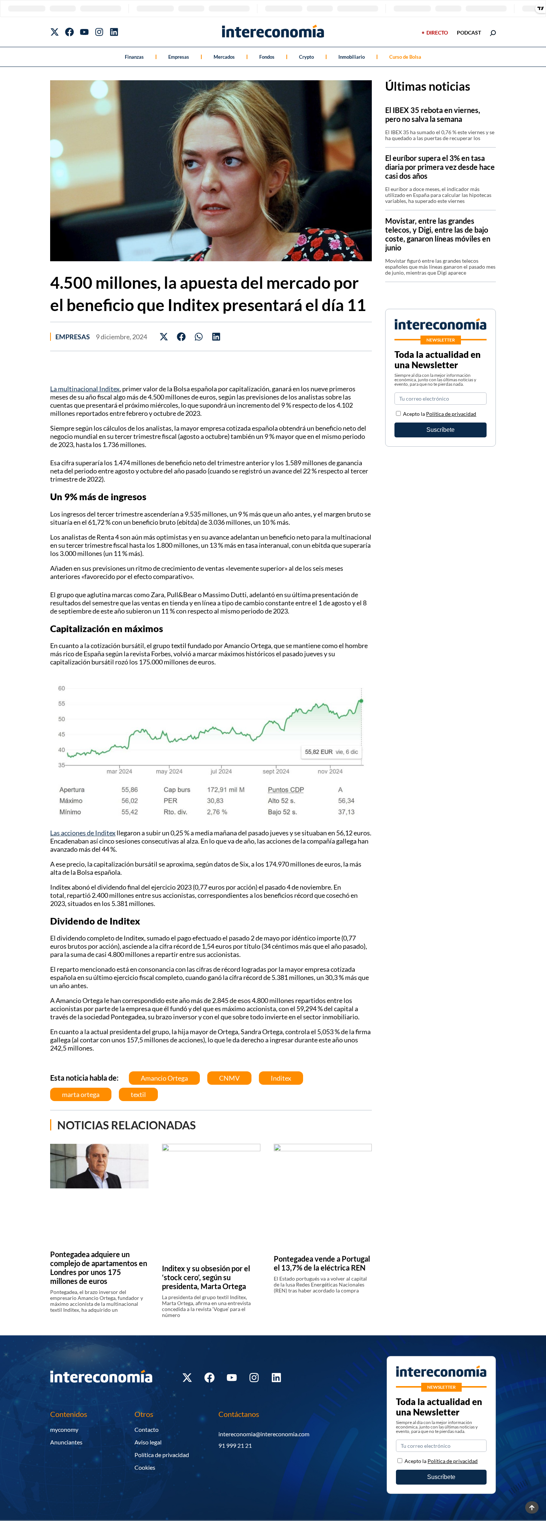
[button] (164, 336)
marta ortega (81, 1094)
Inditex (281, 1078)
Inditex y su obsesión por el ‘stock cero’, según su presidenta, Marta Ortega (206, 1277)
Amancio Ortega (164, 1078)
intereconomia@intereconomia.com (263, 1433)
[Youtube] (84, 31)
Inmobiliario (351, 57)
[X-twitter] (54, 31)
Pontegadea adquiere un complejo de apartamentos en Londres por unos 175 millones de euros (98, 1267)
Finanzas (134, 57)
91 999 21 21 (235, 1445)
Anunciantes (66, 1442)
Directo (437, 32)
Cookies (144, 1467)
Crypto (306, 57)
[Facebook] (69, 31)
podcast (469, 32)
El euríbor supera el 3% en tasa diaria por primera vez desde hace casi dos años (440, 166)
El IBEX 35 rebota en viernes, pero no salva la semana (432, 114)
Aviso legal (148, 1442)
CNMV (229, 1078)
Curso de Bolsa (405, 57)
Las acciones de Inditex (83, 833)
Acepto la (439, 414)
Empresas (178, 57)
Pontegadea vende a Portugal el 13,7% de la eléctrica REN (322, 1263)
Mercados (224, 57)
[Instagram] (99, 31)
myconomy (64, 1429)
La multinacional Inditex (85, 389)
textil (138, 1094)
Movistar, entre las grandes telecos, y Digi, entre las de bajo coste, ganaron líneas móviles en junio (437, 234)
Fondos (266, 57)
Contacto (146, 1429)
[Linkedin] (114, 31)
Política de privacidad (451, 414)
